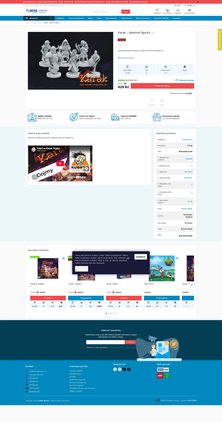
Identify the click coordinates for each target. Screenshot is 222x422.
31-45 (190, 201)
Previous (30, 285)
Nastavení (81, 269)
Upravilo (188, 400)
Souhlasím (140, 257)
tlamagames (33, 378)
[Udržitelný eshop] (167, 375)
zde (128, 258)
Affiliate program (75, 391)
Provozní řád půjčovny (77, 382)
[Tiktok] (124, 369)
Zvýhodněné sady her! (138, 2)
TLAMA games (34, 388)
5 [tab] (115, 313)
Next (192, 285)
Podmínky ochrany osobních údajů (82, 388)
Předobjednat (85, 298)
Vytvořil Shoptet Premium (170, 400)
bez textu (188, 172)
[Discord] (129, 369)
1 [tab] (106, 313)
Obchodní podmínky (76, 385)
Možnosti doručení (186, 80)
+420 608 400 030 (36, 375)
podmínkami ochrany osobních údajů (122, 347)
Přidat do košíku (162, 86)
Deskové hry (187, 139)
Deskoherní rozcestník (77, 379)
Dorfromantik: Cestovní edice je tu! (90, 2)
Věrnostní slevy (75, 374)
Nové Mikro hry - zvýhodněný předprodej (40, 2)
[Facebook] (115, 369)
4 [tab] (113, 313)
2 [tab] (108, 313)
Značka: (122, 45)
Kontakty (72, 377)
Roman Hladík (186, 209)
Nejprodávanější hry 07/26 (117, 2)
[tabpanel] (48, 281)
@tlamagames (34, 391)
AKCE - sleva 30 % (66, 2)
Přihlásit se (130, 342)
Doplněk (189, 159)
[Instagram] (119, 369)
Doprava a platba (75, 371)
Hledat (125, 12)
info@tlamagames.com (37, 371)
